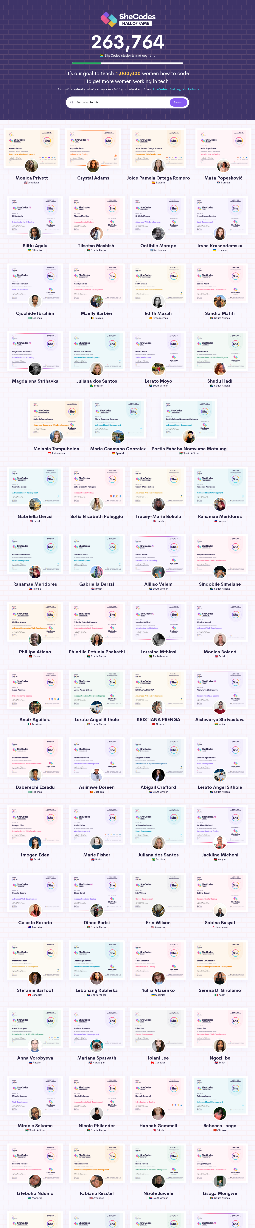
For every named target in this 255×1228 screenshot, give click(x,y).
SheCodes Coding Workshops (176, 89)
